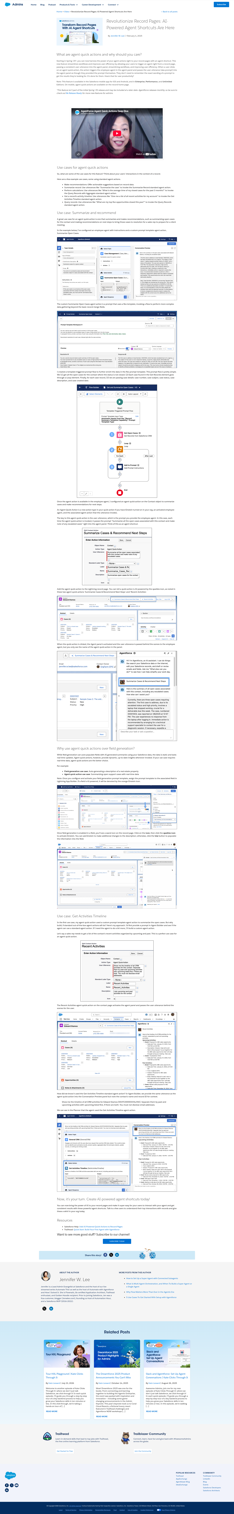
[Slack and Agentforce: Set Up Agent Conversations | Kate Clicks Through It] (167, 1354)
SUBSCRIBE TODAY (117, 1241)
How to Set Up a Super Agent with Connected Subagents (152, 1278)
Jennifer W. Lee (74, 1279)
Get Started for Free (65, 1451)
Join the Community (143, 1451)
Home (59, 11)
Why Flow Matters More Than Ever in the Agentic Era (150, 1292)
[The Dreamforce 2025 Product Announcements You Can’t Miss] (117, 1354)
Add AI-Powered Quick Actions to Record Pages (100, 1226)
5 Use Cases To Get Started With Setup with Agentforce (151, 1297)
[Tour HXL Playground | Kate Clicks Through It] (67, 1354)
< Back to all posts (169, 11)
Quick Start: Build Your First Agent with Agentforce (96, 1229)
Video (66, 11)
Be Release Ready (74, 93)
